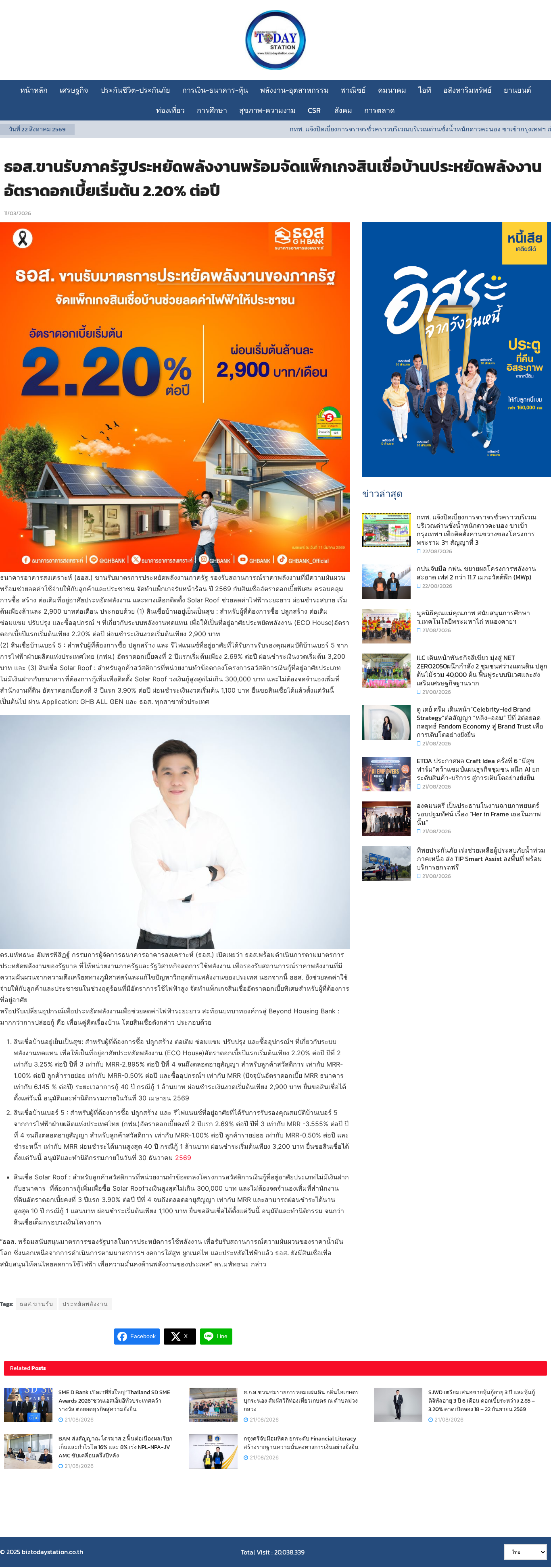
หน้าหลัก (34, 90)
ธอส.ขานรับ (36, 1304)
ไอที (424, 90)
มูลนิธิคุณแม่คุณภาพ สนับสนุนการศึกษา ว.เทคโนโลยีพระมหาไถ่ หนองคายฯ (473, 617)
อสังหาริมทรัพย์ (467, 90)
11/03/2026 (17, 213)
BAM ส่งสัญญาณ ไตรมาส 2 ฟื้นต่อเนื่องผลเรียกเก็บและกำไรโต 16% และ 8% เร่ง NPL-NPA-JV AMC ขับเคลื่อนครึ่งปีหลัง (115, 1447)
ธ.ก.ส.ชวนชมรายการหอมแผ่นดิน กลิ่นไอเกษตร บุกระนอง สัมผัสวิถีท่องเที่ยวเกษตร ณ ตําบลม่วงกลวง (301, 1400)
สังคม (343, 110)
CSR (315, 110)
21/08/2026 (436, 630)
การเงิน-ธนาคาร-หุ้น (215, 90)
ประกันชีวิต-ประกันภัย (135, 90)
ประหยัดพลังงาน (85, 1304)
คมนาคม (392, 90)
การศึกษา (212, 110)
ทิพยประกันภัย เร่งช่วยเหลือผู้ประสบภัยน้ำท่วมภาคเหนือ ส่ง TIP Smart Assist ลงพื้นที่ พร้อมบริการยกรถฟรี (481, 858)
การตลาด (379, 110)
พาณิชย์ (353, 90)
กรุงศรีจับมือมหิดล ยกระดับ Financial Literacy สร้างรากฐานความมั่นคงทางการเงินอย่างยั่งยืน (301, 1442)
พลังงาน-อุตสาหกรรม (294, 90)
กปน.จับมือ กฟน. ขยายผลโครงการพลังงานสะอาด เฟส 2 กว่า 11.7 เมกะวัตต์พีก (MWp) (476, 573)
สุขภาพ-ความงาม (267, 110)
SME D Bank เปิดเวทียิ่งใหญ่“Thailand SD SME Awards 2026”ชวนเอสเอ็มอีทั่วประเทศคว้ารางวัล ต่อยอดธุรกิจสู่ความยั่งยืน (114, 1400)
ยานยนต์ (517, 90)
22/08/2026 (436, 551)
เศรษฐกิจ (74, 90)
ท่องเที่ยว (170, 110)
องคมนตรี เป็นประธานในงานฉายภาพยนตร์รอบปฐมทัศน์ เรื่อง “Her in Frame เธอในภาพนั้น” (479, 814)
